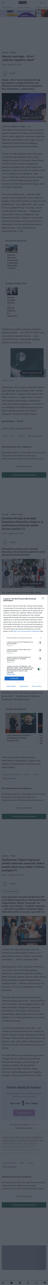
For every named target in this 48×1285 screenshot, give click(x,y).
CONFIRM (14, 678)
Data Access (24, 686)
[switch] (39, 643)
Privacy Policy (37, 686)
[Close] (44, 599)
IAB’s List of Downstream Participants (27, 631)
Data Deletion (11, 686)
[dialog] (24, 642)
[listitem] (24, 638)
